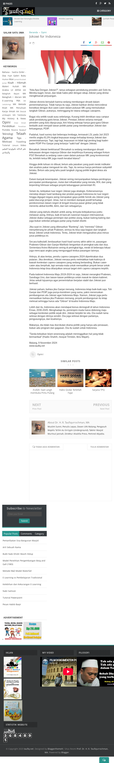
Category (39, 533)
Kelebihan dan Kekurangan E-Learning (22, 584)
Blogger (65, 752)
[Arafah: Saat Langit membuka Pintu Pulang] (42, 386)
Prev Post (36, 408)
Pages (8, 3)
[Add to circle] (100, 3)
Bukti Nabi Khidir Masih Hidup (18, 554)
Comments (26, 533)
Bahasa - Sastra (10, 72)
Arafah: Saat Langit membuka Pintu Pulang (42, 391)
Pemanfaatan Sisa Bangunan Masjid (21, 540)
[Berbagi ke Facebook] (84, 43)
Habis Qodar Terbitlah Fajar (70, 391)
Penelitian (22, 126)
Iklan (11, 79)
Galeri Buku (19, 75)
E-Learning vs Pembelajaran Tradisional (22, 577)
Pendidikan (8, 126)
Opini (40, 354)
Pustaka (6, 129)
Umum (15, 145)
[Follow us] (105, 3)
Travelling (21, 141)
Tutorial (6, 145)
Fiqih (10, 76)
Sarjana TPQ (98, 389)
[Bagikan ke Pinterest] (109, 43)
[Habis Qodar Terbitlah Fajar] (70, 386)
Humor (5, 79)
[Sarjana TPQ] (98, 386)
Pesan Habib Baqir (12, 604)
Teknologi (7, 134)
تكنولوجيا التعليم (9, 148)
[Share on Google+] (96, 43)
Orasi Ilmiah (20, 123)
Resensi (14, 130)
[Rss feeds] (109, 3)
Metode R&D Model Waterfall (17, 570)
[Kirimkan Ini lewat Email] (102, 43)
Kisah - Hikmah (17, 82)
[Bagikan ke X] (90, 43)
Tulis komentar (99, 446)
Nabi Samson (9, 591)
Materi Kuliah (10, 86)
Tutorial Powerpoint (12, 597)
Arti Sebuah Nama (12, 547)
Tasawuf (22, 130)
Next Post (104, 408)
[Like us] (96, 3)
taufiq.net (29, 748)
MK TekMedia (19, 115)
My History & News (14, 118)
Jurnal (16, 79)
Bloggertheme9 (55, 748)
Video (23, 145)
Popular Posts (11, 533)
